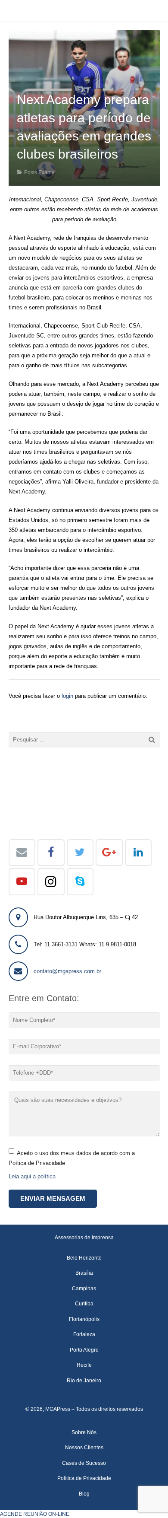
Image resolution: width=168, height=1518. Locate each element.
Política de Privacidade (84, 1478)
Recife (84, 1365)
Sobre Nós (84, 1432)
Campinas (84, 1288)
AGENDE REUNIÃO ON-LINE (34, 1514)
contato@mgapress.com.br (67, 971)
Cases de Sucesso (84, 1463)
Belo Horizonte (84, 1257)
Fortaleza (84, 1334)
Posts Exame (39, 172)
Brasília (84, 1273)
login (67, 696)
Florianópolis (84, 1319)
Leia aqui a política (32, 1176)
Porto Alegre (84, 1350)
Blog (84, 1493)
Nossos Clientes (84, 1447)
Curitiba (84, 1303)
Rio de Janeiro (84, 1380)
